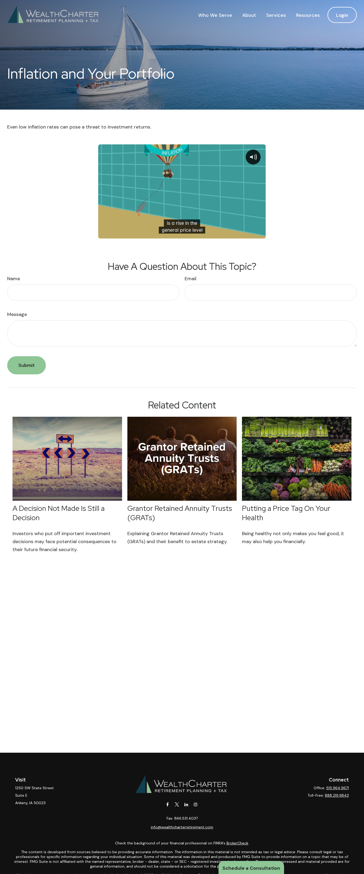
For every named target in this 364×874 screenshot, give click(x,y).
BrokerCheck (237, 843)
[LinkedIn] (186, 804)
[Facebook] (167, 804)
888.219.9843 (337, 795)
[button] (215, 15)
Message (17, 314)
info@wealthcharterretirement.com (182, 827)
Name (13, 278)
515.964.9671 (337, 787)
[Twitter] (176, 804)
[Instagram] (195, 804)
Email (190, 278)
